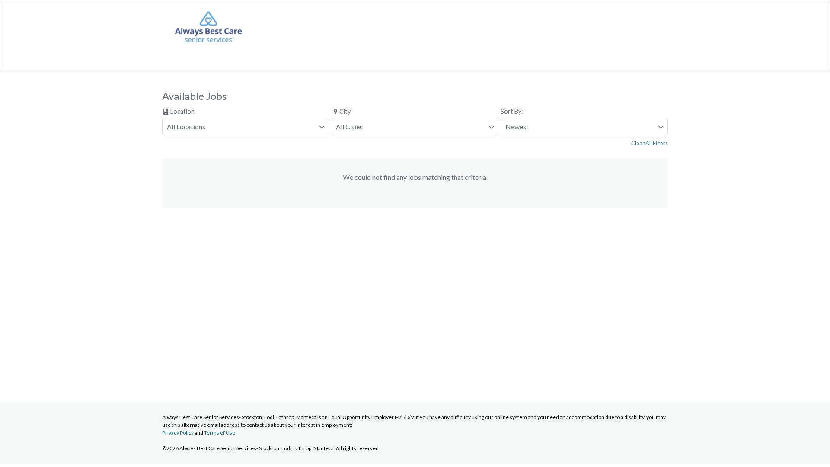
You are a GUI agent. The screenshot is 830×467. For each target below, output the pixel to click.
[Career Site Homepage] (208, 43)
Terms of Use (219, 432)
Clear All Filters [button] (649, 143)
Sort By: (512, 111)
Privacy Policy (178, 432)
